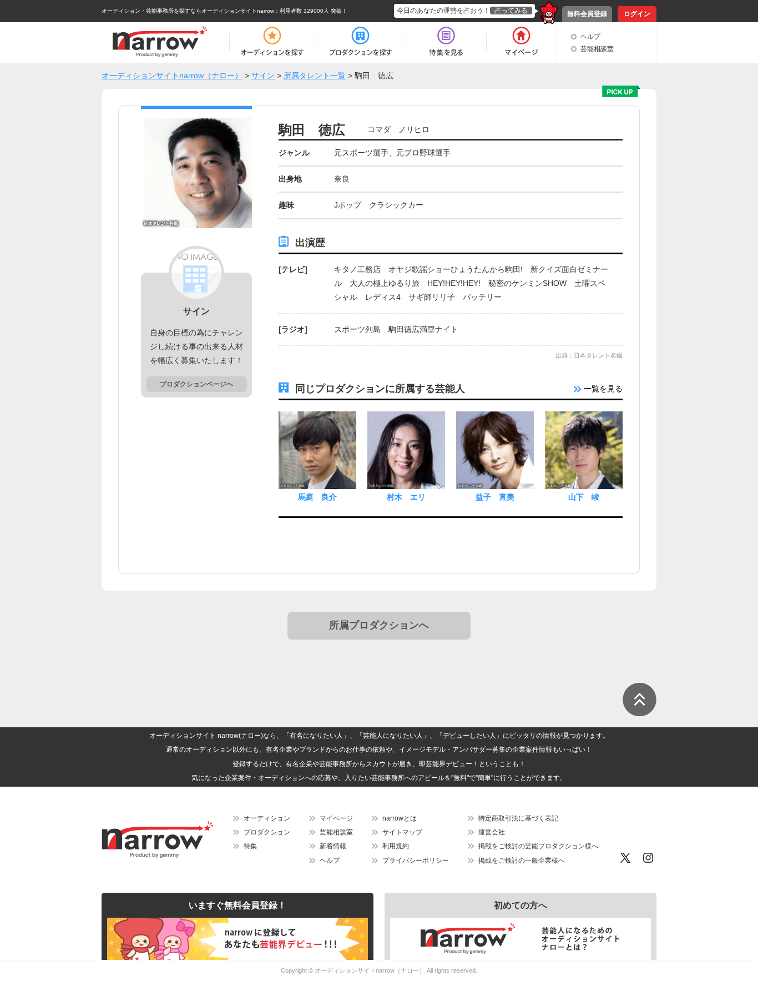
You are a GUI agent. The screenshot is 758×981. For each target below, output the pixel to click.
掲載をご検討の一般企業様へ (521, 860)
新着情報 (333, 846)
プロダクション (267, 832)
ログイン (637, 14)
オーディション (267, 818)
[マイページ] (520, 41)
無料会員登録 (587, 14)
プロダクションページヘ (196, 384)
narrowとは (399, 818)
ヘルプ (590, 37)
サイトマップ (402, 832)
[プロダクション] (360, 41)
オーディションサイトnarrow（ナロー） (370, 970)
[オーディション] (272, 41)
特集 (250, 846)
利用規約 (395, 846)
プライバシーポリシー (415, 860)
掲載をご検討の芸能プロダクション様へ (538, 846)
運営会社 (491, 832)
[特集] (446, 41)
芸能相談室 (597, 49)
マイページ (336, 818)
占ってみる (511, 10)
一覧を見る (602, 388)
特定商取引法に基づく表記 (518, 818)
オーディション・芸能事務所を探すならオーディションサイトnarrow (188, 11)
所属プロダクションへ (379, 625)
